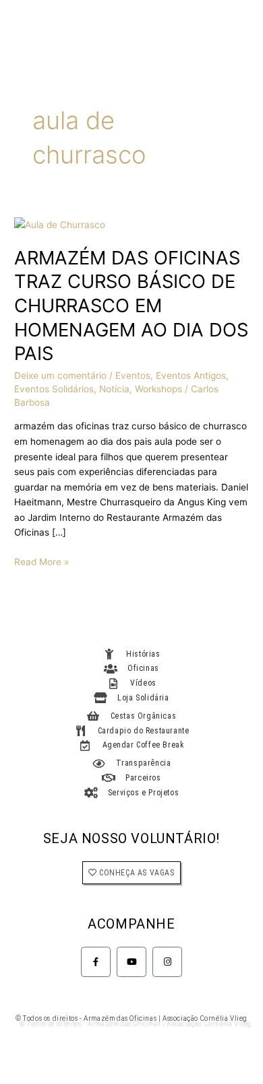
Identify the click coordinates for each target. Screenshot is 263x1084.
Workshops (158, 389)
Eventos (132, 375)
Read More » (41, 560)
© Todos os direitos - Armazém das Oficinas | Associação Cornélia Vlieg (131, 1018)
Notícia (114, 389)
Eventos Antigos (191, 375)
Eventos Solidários (54, 389)
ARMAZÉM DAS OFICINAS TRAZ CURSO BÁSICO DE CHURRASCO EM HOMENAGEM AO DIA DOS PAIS (131, 305)
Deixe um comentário (60, 375)
